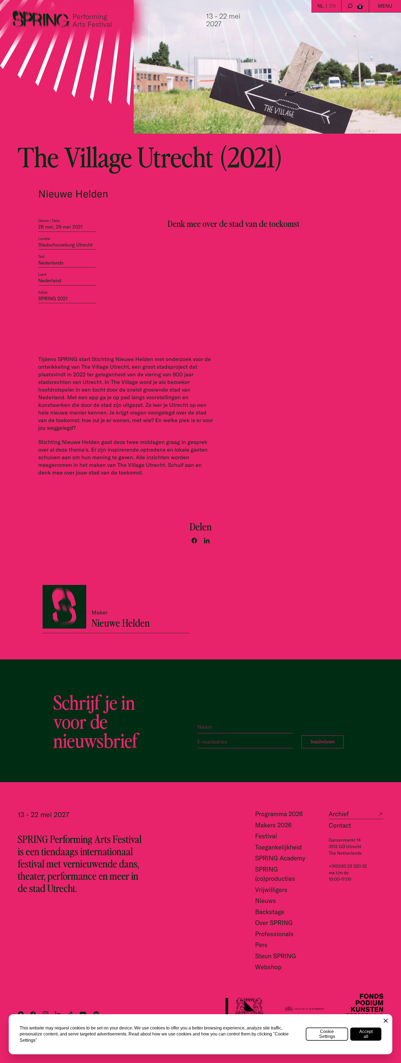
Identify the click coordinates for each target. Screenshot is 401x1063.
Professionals (274, 934)
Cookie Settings (327, 1034)
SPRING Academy (280, 858)
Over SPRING (274, 923)
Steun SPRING (275, 956)
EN (332, 6)
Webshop (268, 967)
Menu (385, 6)
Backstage (269, 912)
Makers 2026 (273, 825)
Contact (340, 825)
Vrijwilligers (271, 890)
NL (320, 6)
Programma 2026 (279, 814)
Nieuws (265, 901)
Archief (339, 814)
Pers (261, 945)
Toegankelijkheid (278, 847)
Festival (266, 836)
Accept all (366, 1034)
